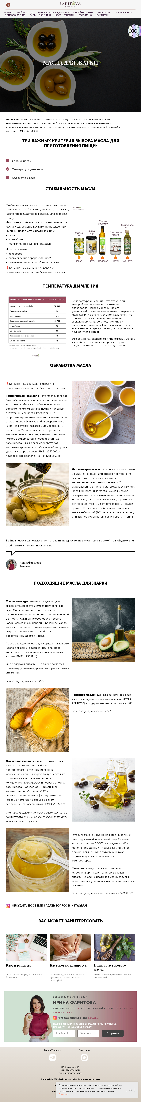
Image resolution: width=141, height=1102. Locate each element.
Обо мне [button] (8, 12)
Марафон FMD (123, 12)
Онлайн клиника (83, 12)
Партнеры (102, 15)
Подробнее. (64, 1094)
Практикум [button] (104, 12)
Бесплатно (85, 15)
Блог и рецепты (64, 15)
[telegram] (8, 5)
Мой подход (25, 12)
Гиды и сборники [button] (40, 15)
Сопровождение (15, 15)
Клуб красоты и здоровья (53, 12)
